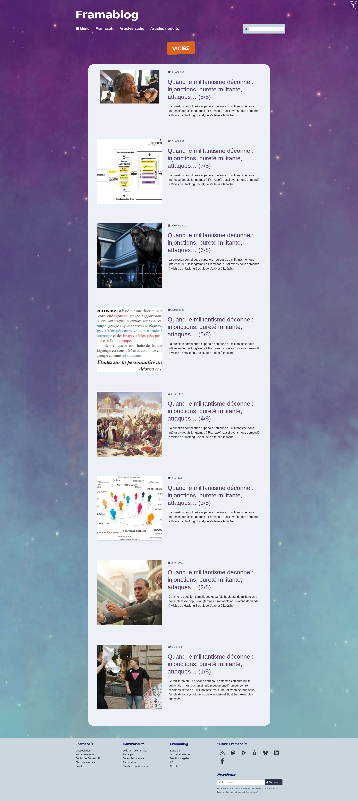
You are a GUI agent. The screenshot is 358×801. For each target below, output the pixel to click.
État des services (85, 762)
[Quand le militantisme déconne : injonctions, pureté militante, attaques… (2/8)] (129, 593)
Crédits (174, 766)
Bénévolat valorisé (133, 758)
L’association (83, 750)
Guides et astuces (180, 754)
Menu (85, 28)
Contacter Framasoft (88, 758)
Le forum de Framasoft (136, 750)
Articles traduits (164, 28)
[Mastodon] (233, 755)
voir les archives (249, 792)
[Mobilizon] (255, 755)
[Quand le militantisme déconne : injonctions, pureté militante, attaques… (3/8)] (129, 509)
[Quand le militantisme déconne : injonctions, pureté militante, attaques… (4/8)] (129, 425)
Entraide (175, 750)
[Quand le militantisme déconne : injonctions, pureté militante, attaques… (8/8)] (129, 88)
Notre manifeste (85, 754)
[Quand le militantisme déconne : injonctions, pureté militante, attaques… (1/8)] (129, 678)
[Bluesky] (265, 755)
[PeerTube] (244, 755)
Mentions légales (179, 758)
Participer (128, 754)
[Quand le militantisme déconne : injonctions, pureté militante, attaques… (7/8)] (129, 172)
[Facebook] (222, 763)
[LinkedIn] (276, 755)
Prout (79, 766)
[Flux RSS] (222, 755)
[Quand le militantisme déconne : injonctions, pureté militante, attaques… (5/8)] (129, 341)
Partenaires (129, 762)
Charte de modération (135, 766)
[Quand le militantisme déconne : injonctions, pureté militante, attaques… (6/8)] (129, 256)
